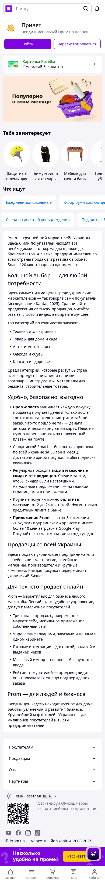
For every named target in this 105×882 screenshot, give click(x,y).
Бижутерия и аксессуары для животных (46, 179)
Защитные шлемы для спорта (16, 179)
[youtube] (8, 833)
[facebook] (18, 833)
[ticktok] (37, 833)
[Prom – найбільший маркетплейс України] (9, 8)
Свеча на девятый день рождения (38, 219)
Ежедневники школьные (29, 202)
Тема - (27, 795)
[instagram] (28, 833)
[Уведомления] (97, 8)
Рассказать (77, 856)
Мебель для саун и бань (75, 176)
